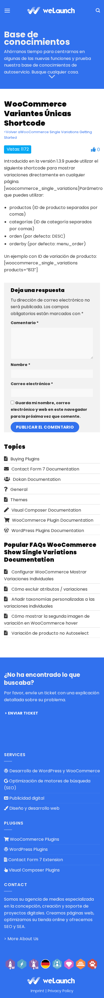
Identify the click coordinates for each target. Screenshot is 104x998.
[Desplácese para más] (52, 77)
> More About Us (21, 939)
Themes (18, 500)
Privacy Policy (60, 990)
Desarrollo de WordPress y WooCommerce (54, 771)
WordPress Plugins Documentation (47, 531)
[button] (7, 10)
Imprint (37, 990)
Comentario (25, 322)
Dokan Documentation (37, 479)
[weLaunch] (52, 10)
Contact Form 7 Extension (35, 860)
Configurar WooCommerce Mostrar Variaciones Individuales (45, 575)
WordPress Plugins (28, 849)
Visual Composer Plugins (34, 870)
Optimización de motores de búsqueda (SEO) (47, 784)
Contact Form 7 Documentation (45, 469)
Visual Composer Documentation (46, 510)
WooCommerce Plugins (34, 839)
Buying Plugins (24, 459)
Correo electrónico (32, 383)
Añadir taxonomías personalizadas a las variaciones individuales (49, 602)
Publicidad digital (26, 798)
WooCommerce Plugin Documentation (52, 520)
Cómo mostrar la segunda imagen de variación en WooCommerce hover (47, 619)
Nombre (20, 364)
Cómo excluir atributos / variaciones (49, 589)
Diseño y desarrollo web (33, 808)
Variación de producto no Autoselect (50, 633)
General (18, 489)
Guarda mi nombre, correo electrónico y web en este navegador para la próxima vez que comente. (49, 409)
